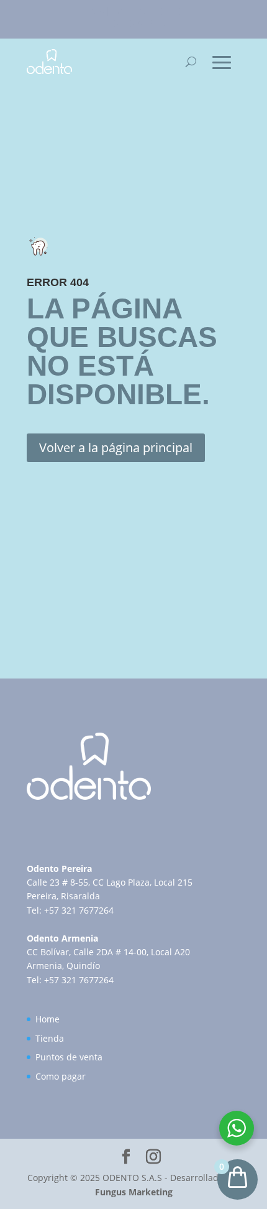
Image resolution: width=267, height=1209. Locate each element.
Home (47, 1019)
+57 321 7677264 (79, 910)
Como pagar (60, 1076)
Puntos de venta (68, 1057)
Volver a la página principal (115, 447)
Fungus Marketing (134, 1192)
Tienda (49, 1038)
